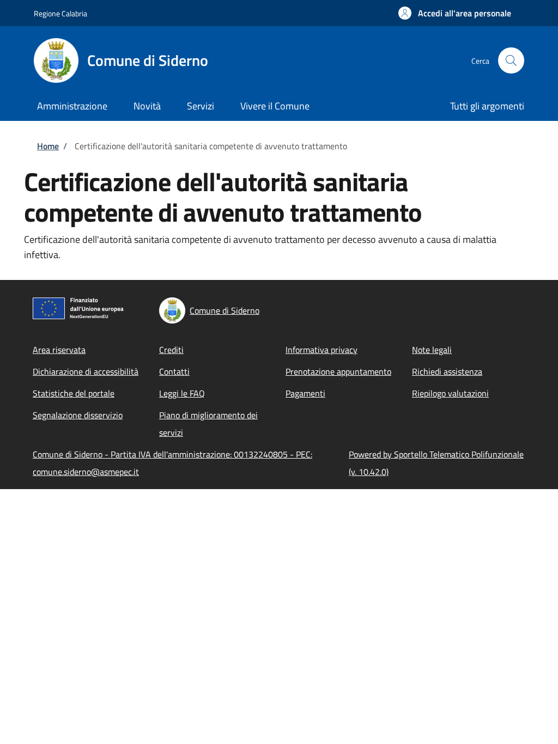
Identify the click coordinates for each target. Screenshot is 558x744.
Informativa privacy (321, 349)
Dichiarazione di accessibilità (85, 371)
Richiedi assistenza (447, 371)
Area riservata (59, 349)
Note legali (432, 349)
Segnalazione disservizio (78, 415)
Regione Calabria (60, 13)
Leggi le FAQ (182, 393)
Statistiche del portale (73, 393)
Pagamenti (305, 393)
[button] (454, 13)
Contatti (174, 371)
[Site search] (511, 60)
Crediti (171, 349)
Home (48, 146)
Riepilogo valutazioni (450, 393)
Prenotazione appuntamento (338, 371)
